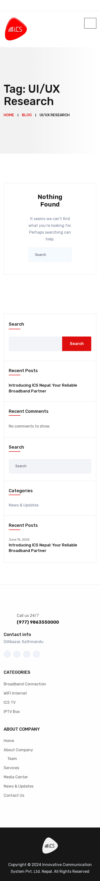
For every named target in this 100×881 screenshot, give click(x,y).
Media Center (16, 777)
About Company (18, 750)
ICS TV (10, 702)
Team (12, 758)
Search (16, 324)
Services (11, 768)
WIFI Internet (15, 693)
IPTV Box (12, 711)
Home (9, 740)
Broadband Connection (25, 684)
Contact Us (14, 795)
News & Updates (24, 505)
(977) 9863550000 (38, 622)
